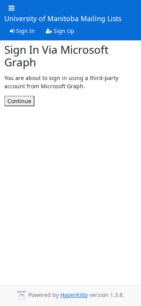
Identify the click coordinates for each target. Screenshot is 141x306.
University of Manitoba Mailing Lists (62, 19)
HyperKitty (74, 295)
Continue (19, 101)
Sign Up (63, 31)
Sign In (24, 31)
